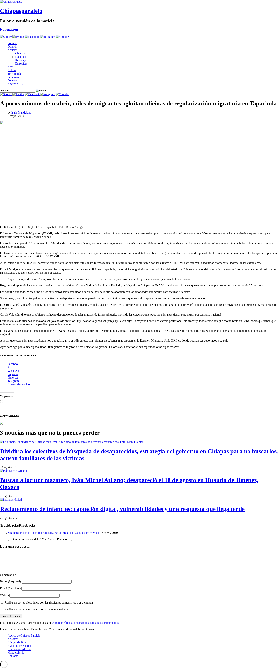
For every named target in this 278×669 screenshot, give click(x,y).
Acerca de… (15, 83)
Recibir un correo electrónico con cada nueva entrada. (37, 609)
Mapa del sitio (16, 652)
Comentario (8, 574)
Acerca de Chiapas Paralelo (24, 635)
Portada (12, 43)
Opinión (12, 46)
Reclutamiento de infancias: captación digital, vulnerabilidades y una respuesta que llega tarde (122, 508)
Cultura (12, 70)
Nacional (20, 56)
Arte (10, 66)
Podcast (12, 80)
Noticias (12, 49)
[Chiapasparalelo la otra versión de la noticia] (139, 1)
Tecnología (14, 73)
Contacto (13, 655)
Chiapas (20, 53)
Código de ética (17, 642)
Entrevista (21, 63)
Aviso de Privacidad (20, 645)
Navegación (9, 29)
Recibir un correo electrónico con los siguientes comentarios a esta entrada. (49, 602)
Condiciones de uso (19, 649)
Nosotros (13, 639)
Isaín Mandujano (21, 112)
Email (10, 588)
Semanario (14, 77)
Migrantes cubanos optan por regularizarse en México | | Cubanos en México (53, 532)
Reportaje (21, 60)
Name (10, 581)
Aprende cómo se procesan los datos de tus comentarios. (85, 622)
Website (4, 595)
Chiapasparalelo (21, 10)
